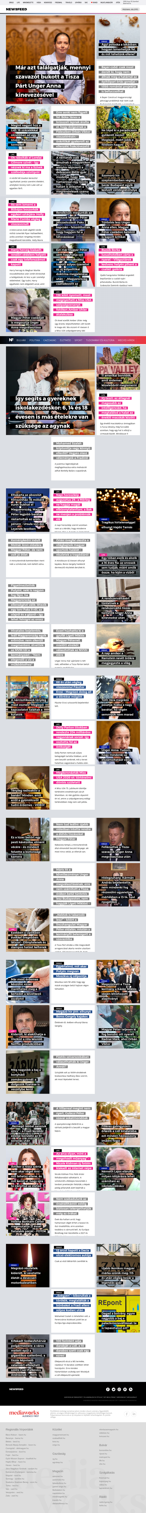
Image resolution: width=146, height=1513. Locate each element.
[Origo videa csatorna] (125, 1389)
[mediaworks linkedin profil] (134, 1414)
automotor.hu (58, 1480)
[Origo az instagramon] (119, 1389)
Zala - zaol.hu (12, 1496)
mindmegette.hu (59, 1496)
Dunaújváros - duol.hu (16, 1452)
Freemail (58, 2)
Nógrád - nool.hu (13, 1475)
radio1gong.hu (105, 1502)
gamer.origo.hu (59, 1486)
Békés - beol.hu (13, 1441)
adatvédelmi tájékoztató (73, 1397)
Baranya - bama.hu (14, 1438)
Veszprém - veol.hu (14, 1492)
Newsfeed (48, 2)
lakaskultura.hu (59, 1483)
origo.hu (56, 1445)
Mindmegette (28, 2)
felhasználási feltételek (93, 1397)
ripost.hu (103, 1454)
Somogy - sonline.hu (15, 1479)
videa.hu (103, 1485)
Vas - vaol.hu (11, 1489)
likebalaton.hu (58, 1490)
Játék (118, 2)
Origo (11, 2)
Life (18, 2)
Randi (95, 2)
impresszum (121, 1397)
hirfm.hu (103, 1505)
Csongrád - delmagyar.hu (17, 1448)
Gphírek (78, 2)
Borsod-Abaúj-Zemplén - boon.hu (21, 1445)
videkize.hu (104, 1433)
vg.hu (54, 1459)
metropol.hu (104, 1457)
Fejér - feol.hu (12, 1455)
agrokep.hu (57, 1462)
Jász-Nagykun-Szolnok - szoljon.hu (21, 1468)
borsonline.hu (105, 1450)
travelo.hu (56, 1500)
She (86, 2)
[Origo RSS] (130, 1389)
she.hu (102, 1464)
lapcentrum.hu (105, 1488)
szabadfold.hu (58, 1438)
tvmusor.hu (104, 1436)
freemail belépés (130, 9)
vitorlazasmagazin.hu (108, 1429)
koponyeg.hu (105, 1481)
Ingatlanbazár (107, 2)
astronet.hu (57, 1476)
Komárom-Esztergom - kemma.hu (21, 1472)
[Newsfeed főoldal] (16, 1389)
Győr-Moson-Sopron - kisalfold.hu (21, 1458)
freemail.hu (104, 1478)
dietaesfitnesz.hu (60, 1503)
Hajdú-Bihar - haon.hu (16, 1462)
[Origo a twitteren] (113, 1389)
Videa (39, 2)
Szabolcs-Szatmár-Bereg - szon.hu (21, 1482)
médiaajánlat (132, 1397)
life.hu (102, 1460)
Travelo (68, 2)
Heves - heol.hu (13, 1465)
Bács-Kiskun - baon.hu (16, 1435)
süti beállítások (109, 1397)
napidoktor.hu (58, 1493)
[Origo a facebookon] (108, 1389)
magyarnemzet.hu (60, 1435)
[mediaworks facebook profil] (127, 1414)
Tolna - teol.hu (12, 1485)
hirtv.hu (55, 1441)
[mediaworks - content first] (24, 1414)
